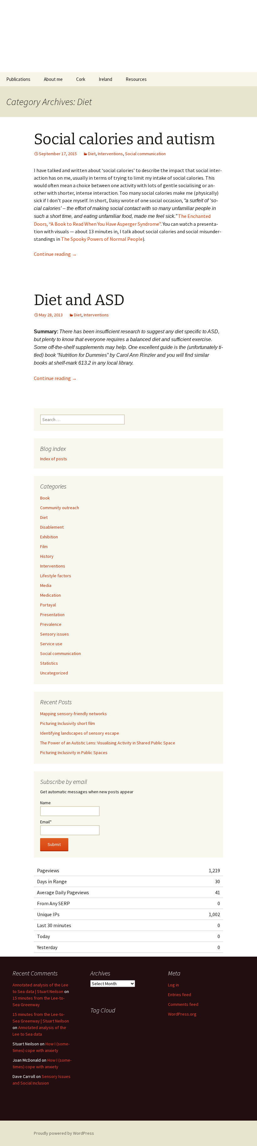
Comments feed (183, 1004)
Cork (80, 79)
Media (45, 585)
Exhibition (49, 537)
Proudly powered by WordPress (64, 1133)
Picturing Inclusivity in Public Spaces (74, 752)
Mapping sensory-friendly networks (73, 713)
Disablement (52, 527)
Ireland (105, 79)
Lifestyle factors (55, 575)
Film (44, 546)
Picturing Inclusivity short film (67, 723)
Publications (18, 79)
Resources (136, 79)
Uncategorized (54, 673)
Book (45, 498)
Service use (51, 644)
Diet (92, 153)
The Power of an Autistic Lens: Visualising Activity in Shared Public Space (107, 743)
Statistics (49, 663)
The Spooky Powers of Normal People (102, 239)
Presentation (52, 614)
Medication (50, 595)
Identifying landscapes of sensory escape (79, 733)
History (47, 556)
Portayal (48, 605)
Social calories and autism (124, 139)
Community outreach (59, 507)
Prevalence (50, 624)
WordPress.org (182, 1014)
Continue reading (55, 254)
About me (53, 79)
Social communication (145, 153)
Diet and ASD (79, 300)
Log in (173, 985)
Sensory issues (54, 634)
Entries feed (179, 994)
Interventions (110, 153)
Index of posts (53, 459)
